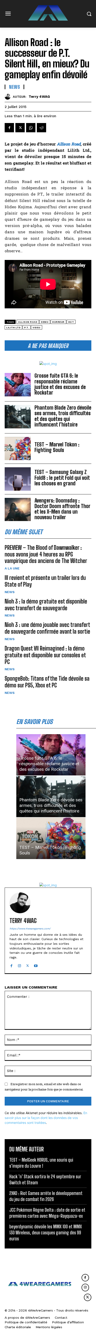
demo (44, 322)
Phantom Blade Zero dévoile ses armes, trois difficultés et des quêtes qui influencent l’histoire (62, 416)
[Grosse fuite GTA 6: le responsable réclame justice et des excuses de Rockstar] (18, 384)
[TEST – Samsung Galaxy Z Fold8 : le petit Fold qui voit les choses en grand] (18, 478)
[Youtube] (36, 964)
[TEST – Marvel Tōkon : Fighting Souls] (18, 448)
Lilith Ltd (13, 327)
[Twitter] (20, 127)
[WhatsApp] (30, 127)
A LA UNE (12, 568)
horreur (58, 322)
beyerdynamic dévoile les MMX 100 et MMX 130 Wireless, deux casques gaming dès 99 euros (45, 1232)
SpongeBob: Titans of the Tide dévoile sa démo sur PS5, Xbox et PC (47, 682)
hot (71, 322)
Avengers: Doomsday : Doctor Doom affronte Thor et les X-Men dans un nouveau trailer (62, 509)
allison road (27, 322)
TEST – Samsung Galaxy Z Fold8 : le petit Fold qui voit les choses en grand (62, 477)
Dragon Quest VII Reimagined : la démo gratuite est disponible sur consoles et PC (45, 655)
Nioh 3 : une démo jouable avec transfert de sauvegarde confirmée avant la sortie (47, 628)
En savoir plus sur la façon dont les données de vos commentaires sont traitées (46, 1118)
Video (37, 327)
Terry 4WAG (39, 97)
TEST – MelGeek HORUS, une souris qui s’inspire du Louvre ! (41, 1163)
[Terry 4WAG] (9, 97)
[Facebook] (9, 127)
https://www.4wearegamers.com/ (30, 928)
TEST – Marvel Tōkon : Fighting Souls (56, 447)
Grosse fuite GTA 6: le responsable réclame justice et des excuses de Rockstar (60, 384)
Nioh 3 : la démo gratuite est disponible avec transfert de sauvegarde (46, 604)
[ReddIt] (41, 127)
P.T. (26, 327)
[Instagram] (19, 964)
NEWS (10, 592)
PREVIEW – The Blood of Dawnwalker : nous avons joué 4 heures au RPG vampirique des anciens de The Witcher (46, 554)
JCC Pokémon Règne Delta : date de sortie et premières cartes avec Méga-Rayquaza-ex (47, 1213)
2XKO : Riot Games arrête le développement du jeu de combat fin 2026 (45, 1196)
